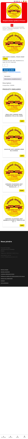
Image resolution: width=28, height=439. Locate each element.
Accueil (4, 27)
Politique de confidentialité (7, 278)
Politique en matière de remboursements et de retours (13, 276)
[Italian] (19, 1)
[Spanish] (26, 1)
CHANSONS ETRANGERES (13, 28)
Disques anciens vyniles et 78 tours (14, 21)
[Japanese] (21, 1)
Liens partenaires (4, 283)
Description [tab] (7, 76)
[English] (17, 1)
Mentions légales (4, 269)
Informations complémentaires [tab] (12, 79)
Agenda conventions (5, 271)
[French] (14, 1)
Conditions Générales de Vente (7, 274)
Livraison (3, 280)
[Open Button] (12, 25)
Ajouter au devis (9, 70)
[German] (23, 1)
